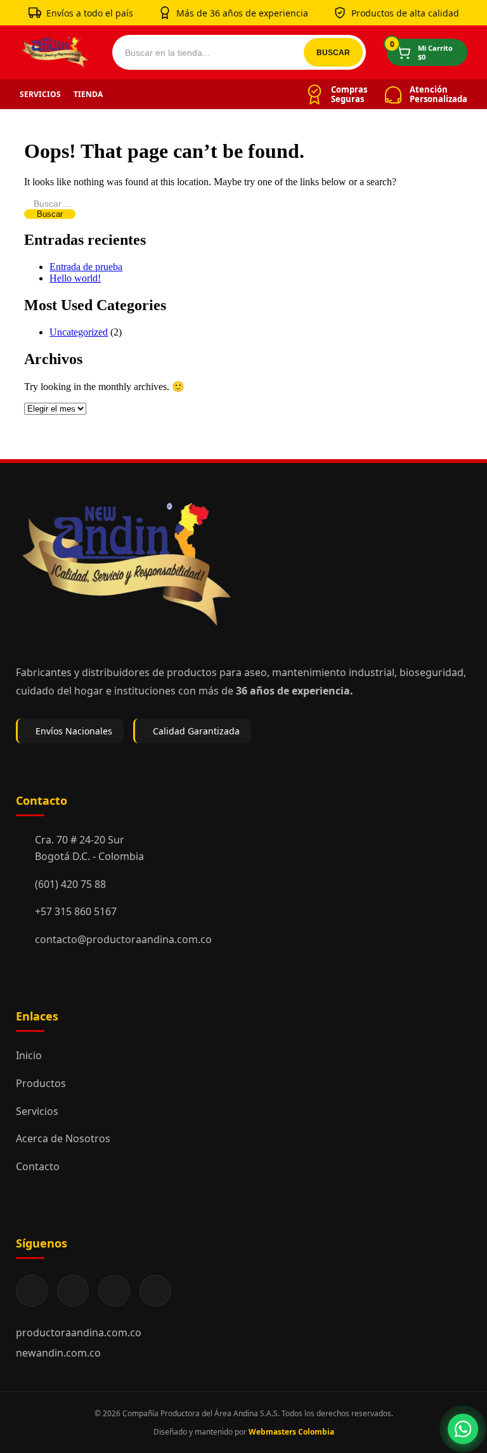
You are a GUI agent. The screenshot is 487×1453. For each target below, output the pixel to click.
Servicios (40, 94)
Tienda (88, 94)
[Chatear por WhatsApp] (463, 1429)
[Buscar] (333, 52)
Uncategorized (78, 332)
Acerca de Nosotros (63, 1138)
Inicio (29, 1055)
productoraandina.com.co (78, 1332)
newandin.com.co (58, 1353)
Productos (41, 1083)
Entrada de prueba (85, 266)
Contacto (38, 1166)
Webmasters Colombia (291, 1431)
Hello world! (75, 278)
